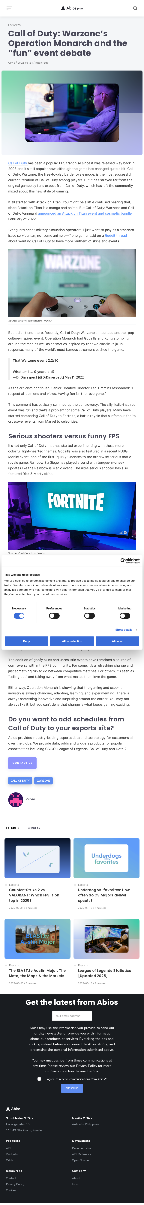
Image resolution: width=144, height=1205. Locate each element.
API (8, 1148)
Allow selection (72, 641)
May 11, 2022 (74, 377)
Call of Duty (18, 163)
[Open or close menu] (10, 8)
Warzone (43, 780)
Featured (11, 828)
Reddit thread (116, 235)
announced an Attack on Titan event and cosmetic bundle (85, 213)
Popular (34, 828)
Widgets (12, 1154)
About (76, 1178)
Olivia (12, 63)
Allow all (117, 641)
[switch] (54, 616)
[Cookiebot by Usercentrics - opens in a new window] (123, 561)
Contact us (22, 763)
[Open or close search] (135, 8)
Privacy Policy (86, 1066)
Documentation (82, 1148)
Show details (123, 629)
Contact (11, 1178)
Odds (9, 1160)
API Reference (81, 1154)
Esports (14, 25)
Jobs (75, 1184)
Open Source (80, 1160)
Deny (26, 641)
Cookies (11, 1190)
